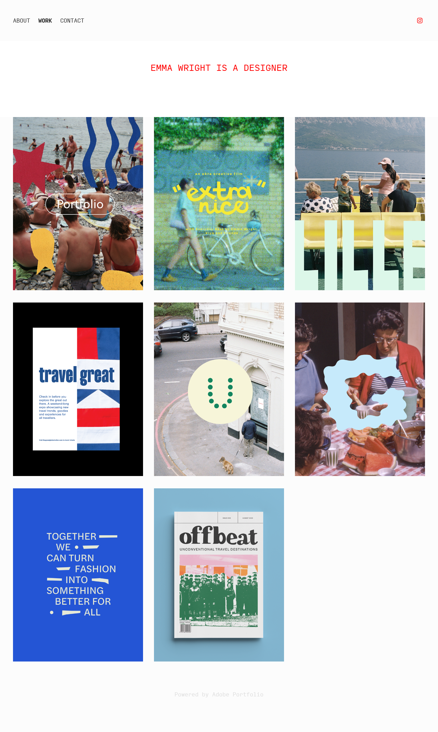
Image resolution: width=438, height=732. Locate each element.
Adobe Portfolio (237, 694)
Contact (72, 20)
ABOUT (21, 20)
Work (45, 20)
